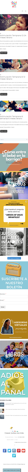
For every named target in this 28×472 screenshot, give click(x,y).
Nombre (3, 294)
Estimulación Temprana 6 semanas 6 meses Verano (11, 117)
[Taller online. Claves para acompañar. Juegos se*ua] (14, 242)
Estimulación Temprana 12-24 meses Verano (13, 36)
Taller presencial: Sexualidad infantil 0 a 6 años (15, 409)
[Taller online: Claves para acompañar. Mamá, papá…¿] (14, 157)
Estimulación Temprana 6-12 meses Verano (12, 78)
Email (2, 300)
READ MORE (4, 52)
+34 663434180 (21, 437)
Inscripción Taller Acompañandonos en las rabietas (16, 415)
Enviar (2, 307)
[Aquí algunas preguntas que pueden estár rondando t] (14, 214)
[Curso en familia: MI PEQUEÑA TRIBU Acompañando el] (14, 185)
